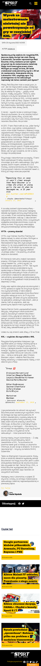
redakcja (11, 49)
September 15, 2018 (25, 402)
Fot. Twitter (5, 488)
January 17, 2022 (13, 200)
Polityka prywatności (14, 661)
